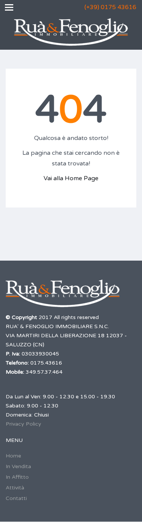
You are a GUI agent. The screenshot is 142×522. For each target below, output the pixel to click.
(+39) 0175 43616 (110, 7)
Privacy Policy (23, 424)
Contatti (16, 498)
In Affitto (17, 477)
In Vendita (18, 466)
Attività (15, 487)
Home (13, 456)
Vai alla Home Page (71, 178)
